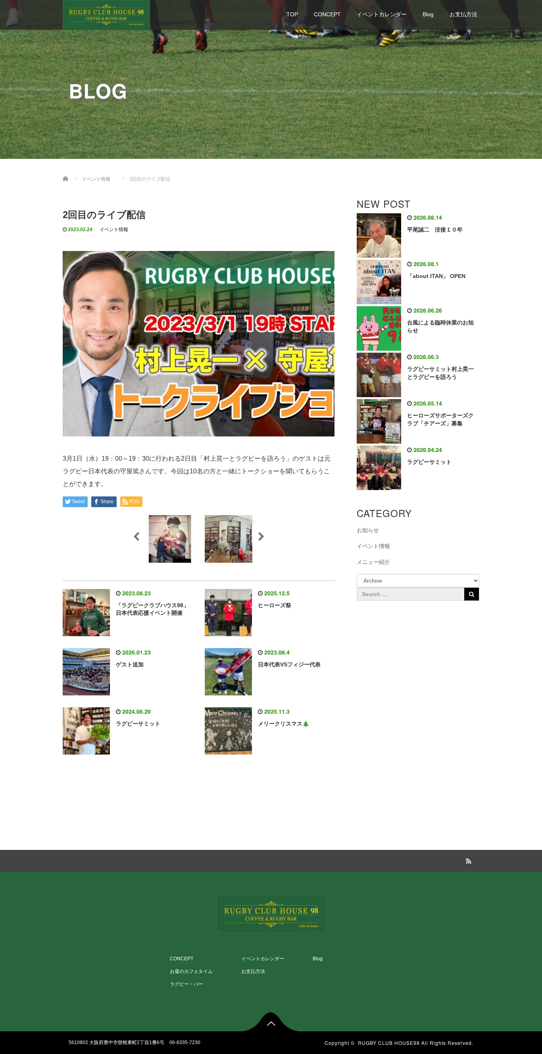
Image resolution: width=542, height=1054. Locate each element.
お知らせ (368, 530)
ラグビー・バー (186, 984)
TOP (292, 14)
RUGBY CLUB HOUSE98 (389, 1042)
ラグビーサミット (138, 723)
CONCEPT (327, 14)
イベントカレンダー (382, 14)
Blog (428, 14)
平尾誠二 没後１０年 (435, 229)
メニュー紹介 (373, 562)
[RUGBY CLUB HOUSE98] (106, 14)
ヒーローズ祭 (274, 605)
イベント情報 (114, 229)
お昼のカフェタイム (191, 971)
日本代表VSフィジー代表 (289, 664)
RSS (467, 860)
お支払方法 (463, 14)
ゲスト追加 (130, 664)
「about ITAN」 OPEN (436, 276)
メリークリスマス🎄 (283, 723)
